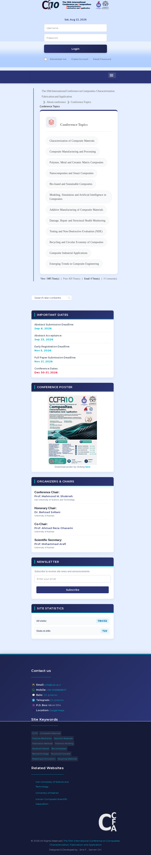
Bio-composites (59, 748)
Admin (53, 694)
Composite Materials (50, 733)
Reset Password (102, 59)
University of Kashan (47, 792)
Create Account (79, 59)
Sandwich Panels (40, 748)
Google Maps (56, 710)
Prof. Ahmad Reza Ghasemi (53, 528)
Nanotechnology (40, 753)
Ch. (46, 694)
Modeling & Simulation (43, 759)
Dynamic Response (63, 738)
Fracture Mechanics (42, 738)
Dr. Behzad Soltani (47, 512)
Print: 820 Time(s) (71, 278)
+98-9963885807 (56, 689)
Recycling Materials (67, 759)
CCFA (35, 733)
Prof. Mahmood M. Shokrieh (53, 496)
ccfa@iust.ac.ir (52, 684)
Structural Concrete (60, 753)
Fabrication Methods (42, 743)
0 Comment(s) (110, 278)
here (87, 467)
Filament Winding (64, 743)
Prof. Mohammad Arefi (50, 544)
